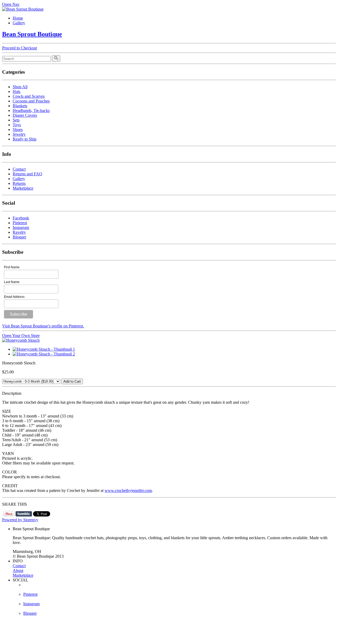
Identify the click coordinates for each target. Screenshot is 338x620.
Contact (19, 169)
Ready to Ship (24, 139)
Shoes (18, 129)
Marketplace (23, 188)
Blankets (20, 106)
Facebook (21, 218)
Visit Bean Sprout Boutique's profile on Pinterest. (43, 326)
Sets (16, 120)
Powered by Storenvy (20, 520)
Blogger (19, 237)
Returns (19, 183)
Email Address (14, 297)
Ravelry (19, 232)
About (18, 570)
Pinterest (20, 222)
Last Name (12, 282)
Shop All (20, 86)
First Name (12, 267)
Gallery (19, 23)
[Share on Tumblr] (24, 513)
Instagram (21, 227)
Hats (16, 91)
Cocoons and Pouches (31, 101)
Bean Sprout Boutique (32, 34)
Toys (17, 125)
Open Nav (11, 4)
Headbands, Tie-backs (31, 110)
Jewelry (19, 134)
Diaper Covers (25, 115)
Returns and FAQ (27, 174)
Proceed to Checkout (19, 48)
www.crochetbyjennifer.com (128, 490)
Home (18, 18)
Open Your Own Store (21, 335)
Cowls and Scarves (29, 96)
